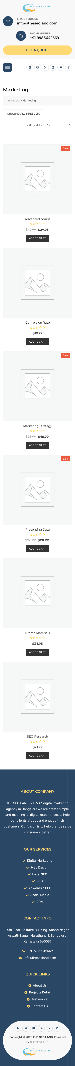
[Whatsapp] (68, 67)
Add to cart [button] (37, 238)
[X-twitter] (45, 67)
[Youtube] (60, 67)
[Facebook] (29, 67)
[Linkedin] (53, 67)
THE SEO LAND (39, 1042)
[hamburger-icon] (7, 67)
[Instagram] (37, 67)
